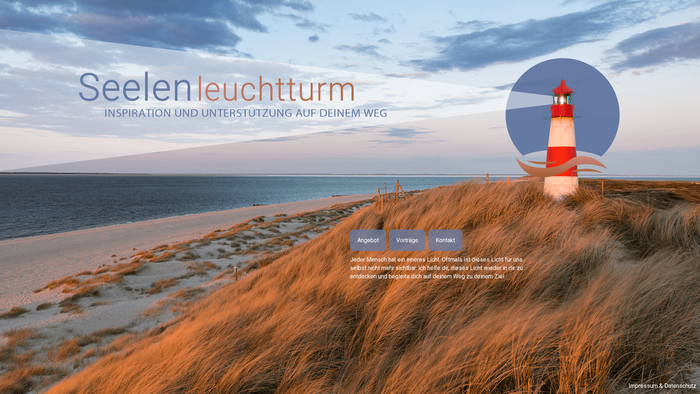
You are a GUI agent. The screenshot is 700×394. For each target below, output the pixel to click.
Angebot (368, 240)
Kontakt (445, 240)
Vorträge (407, 240)
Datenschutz (680, 385)
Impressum (643, 385)
